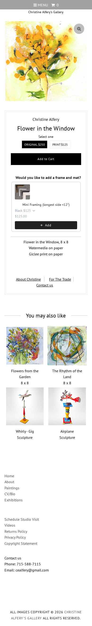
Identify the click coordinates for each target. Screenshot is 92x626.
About (9, 481)
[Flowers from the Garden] (24, 346)
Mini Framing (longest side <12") (46, 205)
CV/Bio (9, 493)
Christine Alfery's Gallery (45, 12)
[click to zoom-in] (79, 29)
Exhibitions (13, 500)
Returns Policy (15, 531)
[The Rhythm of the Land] (67, 346)
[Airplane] (67, 406)
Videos (9, 525)
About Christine (28, 279)
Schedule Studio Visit (21, 519)
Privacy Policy (15, 537)
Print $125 (60, 145)
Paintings (11, 488)
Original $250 (34, 145)
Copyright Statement (20, 543)
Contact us (44, 285)
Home (9, 476)
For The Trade (60, 279)
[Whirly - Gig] (24, 406)
